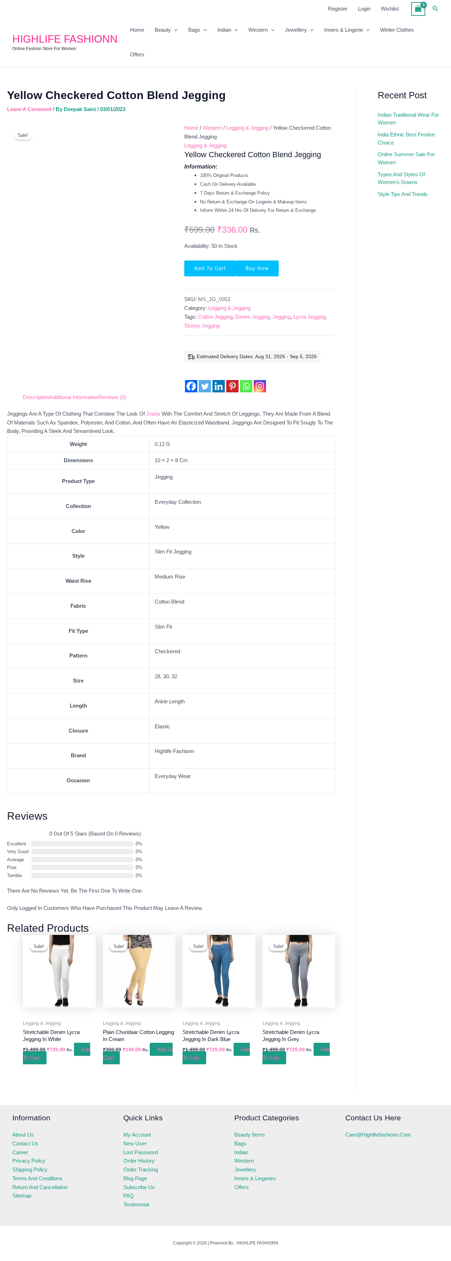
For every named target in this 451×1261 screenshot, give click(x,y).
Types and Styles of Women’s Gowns (401, 178)
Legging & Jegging (247, 128)
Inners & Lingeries (255, 1178)
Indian (224, 30)
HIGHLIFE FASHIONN (65, 39)
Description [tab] (36, 397)
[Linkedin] (218, 380)
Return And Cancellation (40, 1187)
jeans (153, 414)
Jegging (282, 317)
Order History (139, 1161)
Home (137, 30)
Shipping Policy (30, 1170)
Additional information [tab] (73, 397)
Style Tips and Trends (403, 194)
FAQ (128, 1196)
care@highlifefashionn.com (378, 1135)
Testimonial (136, 1204)
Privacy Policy (28, 1161)
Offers (137, 54)
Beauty (163, 30)
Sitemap (21, 1196)
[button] (435, 8)
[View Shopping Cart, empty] (418, 9)
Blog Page (135, 1178)
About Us (23, 1135)
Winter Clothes (397, 30)
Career (20, 1152)
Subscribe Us (139, 1187)
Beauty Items (249, 1135)
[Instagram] (260, 380)
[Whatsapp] (246, 380)
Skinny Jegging (202, 326)
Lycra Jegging (310, 317)
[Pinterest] (232, 380)
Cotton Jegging (215, 317)
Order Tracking (140, 1170)
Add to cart (210, 268)
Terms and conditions (37, 1178)
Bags (194, 30)
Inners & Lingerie (343, 30)
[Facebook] (191, 380)
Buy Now (257, 268)
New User (135, 1143)
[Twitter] (205, 380)
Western (258, 30)
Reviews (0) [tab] (112, 397)
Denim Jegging (252, 317)
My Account (137, 1135)
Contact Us (25, 1143)
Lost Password (140, 1152)
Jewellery (296, 30)
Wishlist (390, 9)
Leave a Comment (29, 109)
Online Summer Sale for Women (406, 158)
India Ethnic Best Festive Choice (406, 138)
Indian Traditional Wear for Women (408, 119)
